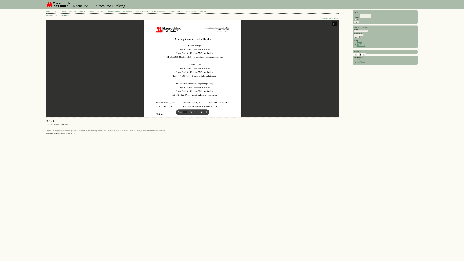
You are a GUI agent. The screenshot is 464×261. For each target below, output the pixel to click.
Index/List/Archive (175, 11)
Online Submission (158, 11)
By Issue (359, 42)
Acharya (66, 15)
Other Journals (361, 46)
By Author (359, 43)
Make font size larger (364, 54)
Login (64, 11)
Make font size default (360, 54)
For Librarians (361, 62)
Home (48, 11)
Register (72, 11)
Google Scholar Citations (196, 11)
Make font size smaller (356, 54)
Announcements (114, 11)
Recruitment (128, 11)
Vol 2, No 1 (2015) (56, 15)
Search (82, 11)
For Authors (360, 61)
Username (357, 14)
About (56, 11)
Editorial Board (142, 11)
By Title (359, 44)
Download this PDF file (330, 18)
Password (356, 17)
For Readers (360, 59)
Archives (101, 11)
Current (91, 11)
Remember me (361, 20)
